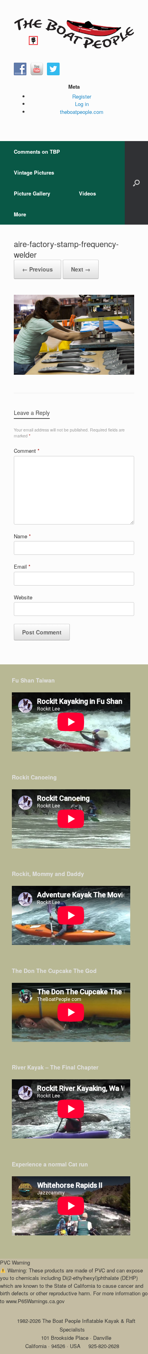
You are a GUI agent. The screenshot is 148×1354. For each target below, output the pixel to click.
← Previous (37, 269)
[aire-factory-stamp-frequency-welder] (74, 372)
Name (22, 536)
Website (23, 597)
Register (81, 96)
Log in (82, 104)
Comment (26, 450)
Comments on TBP (37, 151)
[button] (136, 183)
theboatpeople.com (81, 111)
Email (22, 566)
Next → (80, 269)
